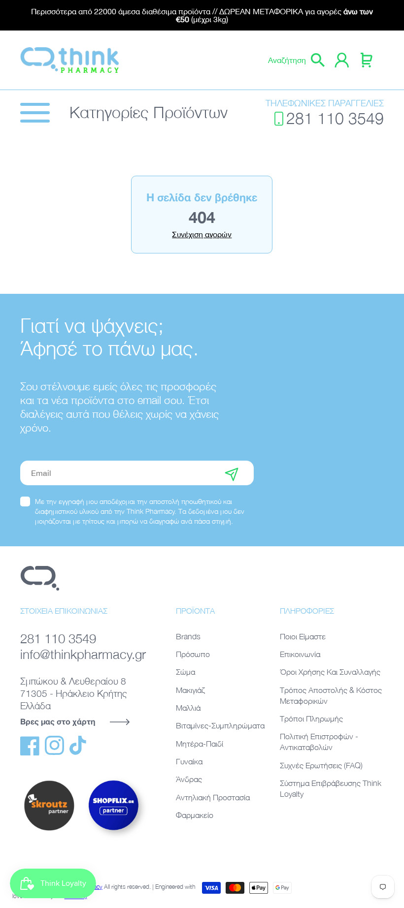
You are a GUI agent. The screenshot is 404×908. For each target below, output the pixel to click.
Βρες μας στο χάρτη (57, 721)
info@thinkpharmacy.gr (83, 654)
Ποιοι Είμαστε (303, 636)
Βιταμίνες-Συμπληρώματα (220, 725)
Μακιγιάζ (190, 690)
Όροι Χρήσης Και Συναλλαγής (330, 671)
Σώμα (185, 671)
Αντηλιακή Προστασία (213, 797)
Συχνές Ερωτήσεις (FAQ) (321, 765)
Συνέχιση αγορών (202, 234)
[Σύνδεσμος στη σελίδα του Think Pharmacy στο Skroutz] (49, 831)
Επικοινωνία (300, 654)
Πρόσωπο (193, 654)
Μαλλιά (188, 707)
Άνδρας (189, 779)
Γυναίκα (189, 761)
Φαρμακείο (194, 815)
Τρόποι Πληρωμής (311, 718)
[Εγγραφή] (231, 473)
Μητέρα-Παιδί (199, 743)
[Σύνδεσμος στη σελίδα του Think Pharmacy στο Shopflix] (114, 838)
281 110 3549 (335, 118)
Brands (188, 636)
